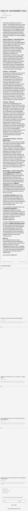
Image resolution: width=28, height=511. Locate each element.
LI (2, 492)
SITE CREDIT (14, 505)
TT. (7, 492)
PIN (3, 492)
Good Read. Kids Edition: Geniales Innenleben (12, 318)
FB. (6, 492)
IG (5, 492)
